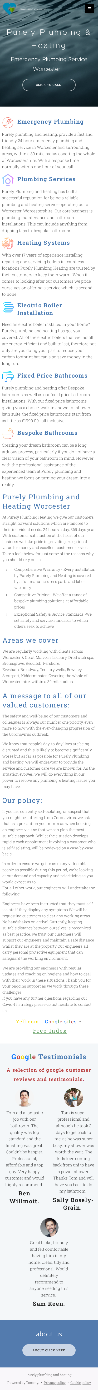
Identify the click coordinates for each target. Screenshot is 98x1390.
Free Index (50, 1030)
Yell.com (27, 1021)
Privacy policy (55, 1382)
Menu (89, 8)
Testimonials (49, 1056)
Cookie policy (80, 1382)
